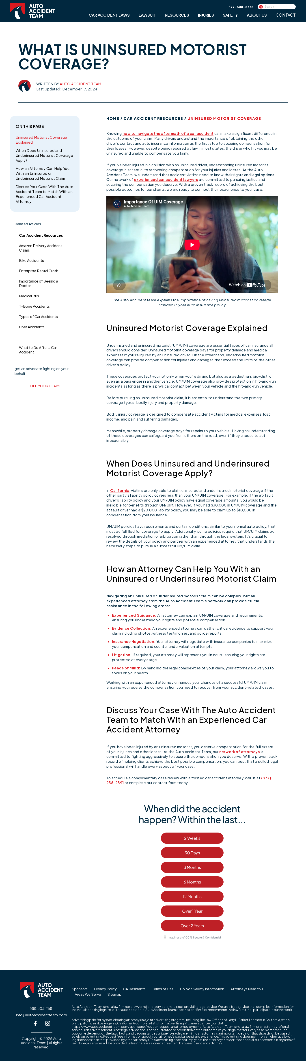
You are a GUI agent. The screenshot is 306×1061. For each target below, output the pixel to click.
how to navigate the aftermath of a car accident (168, 133)
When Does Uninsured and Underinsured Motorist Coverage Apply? (44, 155)
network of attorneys (239, 751)
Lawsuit (147, 15)
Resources (177, 15)
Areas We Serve (88, 994)
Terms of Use (163, 988)
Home (112, 118)
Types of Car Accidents (38, 316)
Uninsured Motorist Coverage (43, 337)
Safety (230, 15)
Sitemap (114, 994)
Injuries (206, 15)
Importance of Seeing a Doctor (38, 283)
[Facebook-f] (35, 1023)
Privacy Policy (105, 988)
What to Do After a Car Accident (38, 349)
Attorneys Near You (247, 988)
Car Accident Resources (41, 235)
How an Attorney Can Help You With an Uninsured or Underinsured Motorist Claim (42, 173)
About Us (257, 15)
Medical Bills (29, 296)
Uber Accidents (32, 326)
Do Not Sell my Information (202, 988)
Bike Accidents (31, 260)
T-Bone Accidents (34, 306)
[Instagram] (47, 1023)
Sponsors (80, 988)
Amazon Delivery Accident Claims (40, 247)
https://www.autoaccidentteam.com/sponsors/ (108, 1026)
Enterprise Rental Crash (38, 270)
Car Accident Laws (109, 15)
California (119, 490)
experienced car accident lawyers (166, 179)
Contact (286, 15)
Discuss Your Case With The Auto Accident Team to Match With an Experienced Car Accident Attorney (44, 194)
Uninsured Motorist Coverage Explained (41, 140)
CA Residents (134, 988)
